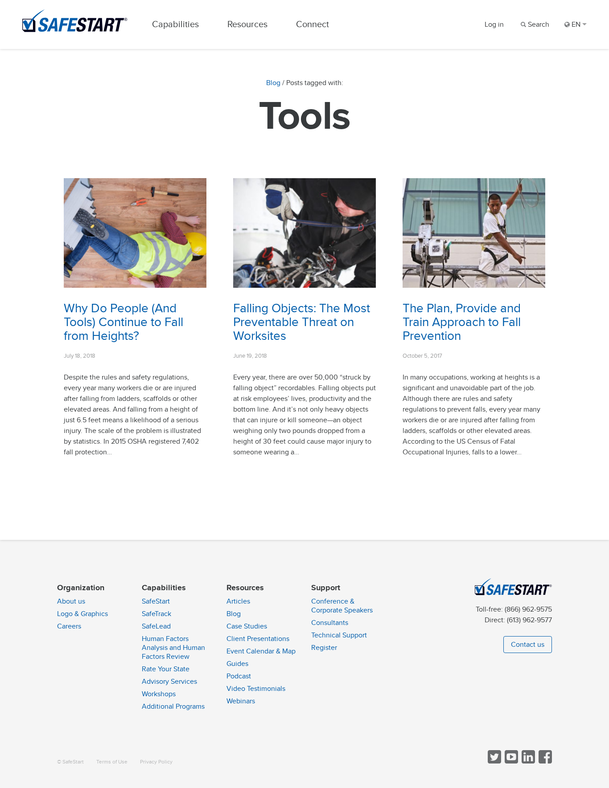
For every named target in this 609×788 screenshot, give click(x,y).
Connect (312, 24)
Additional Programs (173, 706)
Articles (238, 601)
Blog (273, 82)
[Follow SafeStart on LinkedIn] (527, 761)
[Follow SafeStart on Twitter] (493, 761)
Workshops (159, 694)
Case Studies (246, 626)
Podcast (238, 676)
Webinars (240, 701)
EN (576, 24)
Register (324, 647)
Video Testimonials (255, 688)
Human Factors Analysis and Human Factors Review (173, 647)
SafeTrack (156, 613)
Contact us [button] (527, 644)
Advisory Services (169, 681)
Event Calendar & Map (261, 651)
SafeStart (156, 601)
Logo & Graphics (82, 613)
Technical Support (339, 635)
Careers (69, 626)
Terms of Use (112, 762)
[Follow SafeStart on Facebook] (544, 761)
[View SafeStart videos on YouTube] (510, 761)
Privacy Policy (156, 762)
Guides (237, 663)
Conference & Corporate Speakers (342, 606)
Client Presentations (257, 638)
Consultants (329, 622)
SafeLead (156, 626)
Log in (494, 24)
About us (71, 601)
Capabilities (175, 24)
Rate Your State (165, 669)
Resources (247, 24)
